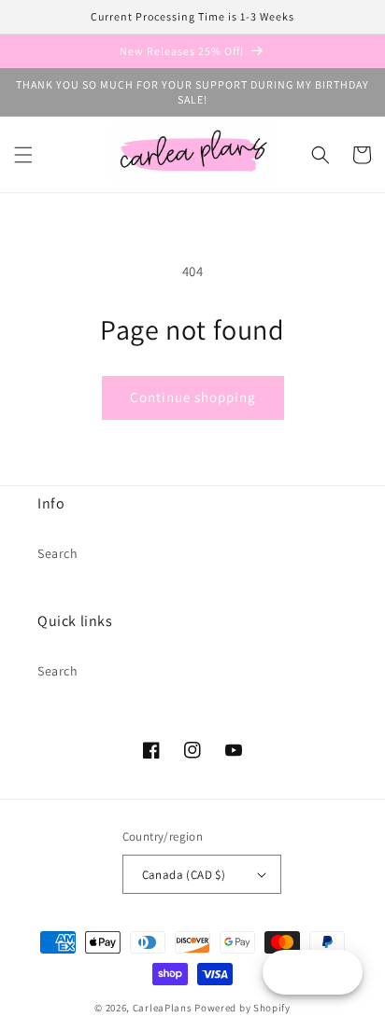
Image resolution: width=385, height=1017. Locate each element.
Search (57, 553)
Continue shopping (193, 397)
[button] (23, 154)
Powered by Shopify (242, 1007)
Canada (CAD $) (184, 875)
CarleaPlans (162, 1007)
